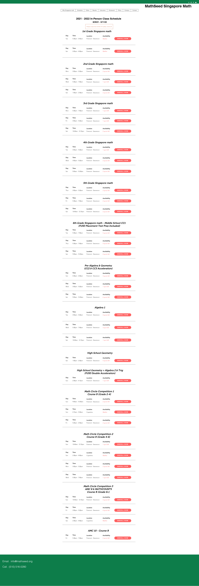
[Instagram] (191, 2)
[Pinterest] (193, 2)
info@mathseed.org (21, 561)
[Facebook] (189, 2)
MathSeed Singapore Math (168, 6)
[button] (122, 51)
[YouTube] (196, 2)
